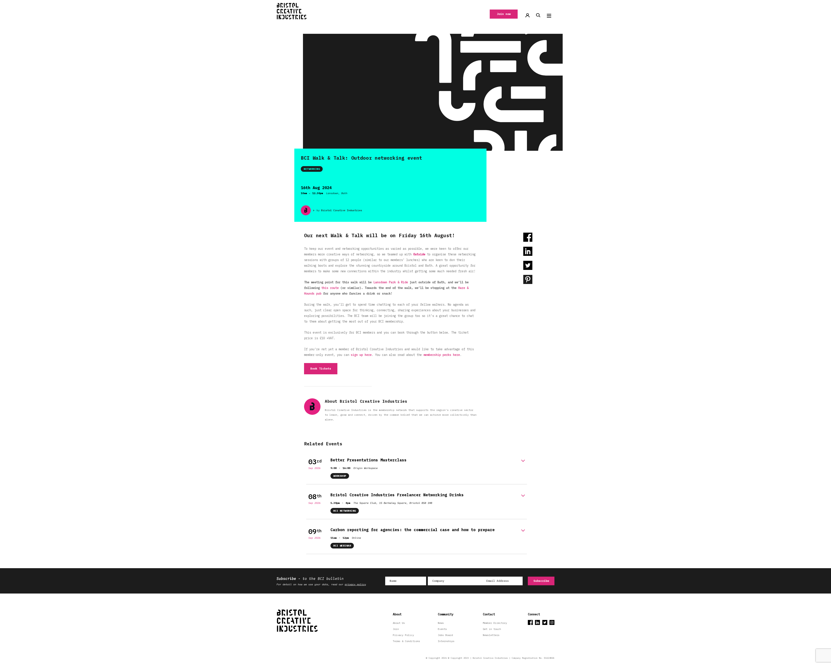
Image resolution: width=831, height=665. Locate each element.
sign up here (361, 355)
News (441, 622)
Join (396, 629)
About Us (399, 622)
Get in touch (492, 629)
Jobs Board (445, 635)
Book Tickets (320, 368)
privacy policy (355, 584)
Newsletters (491, 635)
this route (330, 288)
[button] (549, 16)
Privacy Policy (403, 635)
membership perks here (442, 355)
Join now (504, 14)
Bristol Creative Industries (341, 210)
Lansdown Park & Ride (390, 282)
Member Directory (495, 622)
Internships (446, 641)
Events (442, 629)
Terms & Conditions (406, 641)
